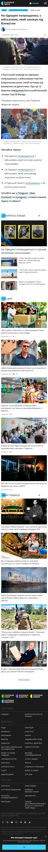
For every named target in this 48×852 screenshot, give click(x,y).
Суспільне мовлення (11, 790)
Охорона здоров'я (33, 743)
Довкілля (5, 743)
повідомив (17, 90)
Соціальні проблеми (34, 767)
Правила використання (32, 791)
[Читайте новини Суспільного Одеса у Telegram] (21, 822)
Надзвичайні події (33, 739)
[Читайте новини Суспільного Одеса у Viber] (16, 822)
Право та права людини (8, 754)
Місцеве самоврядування (33, 754)
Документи (30, 796)
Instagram (21, 197)
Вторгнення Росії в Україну (18, 10)
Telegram (23, 193)
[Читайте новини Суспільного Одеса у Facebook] (3, 822)
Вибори (4, 739)
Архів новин (30, 786)
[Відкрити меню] (46, 3)
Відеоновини (7, 774)
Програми (5, 802)
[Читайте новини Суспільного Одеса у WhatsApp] (25, 822)
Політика (5, 763)
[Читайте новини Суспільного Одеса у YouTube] (12, 822)
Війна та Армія (35, 10)
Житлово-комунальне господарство (11, 748)
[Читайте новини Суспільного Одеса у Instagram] (7, 822)
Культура (29, 731)
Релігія (28, 763)
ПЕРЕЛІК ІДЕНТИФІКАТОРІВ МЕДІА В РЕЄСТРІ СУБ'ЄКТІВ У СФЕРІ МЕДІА (35, 805)
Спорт (4, 770)
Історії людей (31, 759)
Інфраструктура (32, 747)
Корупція (29, 728)
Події (3, 728)
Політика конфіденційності (9, 797)
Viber (32, 193)
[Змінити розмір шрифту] (45, 35)
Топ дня (28, 774)
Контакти (5, 786)
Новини (4, 714)
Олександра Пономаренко (17, 29)
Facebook (6, 197)
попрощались (25, 169)
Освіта (28, 735)
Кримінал (5, 731)
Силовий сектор (9, 759)
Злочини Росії (8, 767)
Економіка (6, 735)
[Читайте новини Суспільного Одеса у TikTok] (29, 822)
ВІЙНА (4, 10)
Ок (24, 847)
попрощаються (26, 156)
